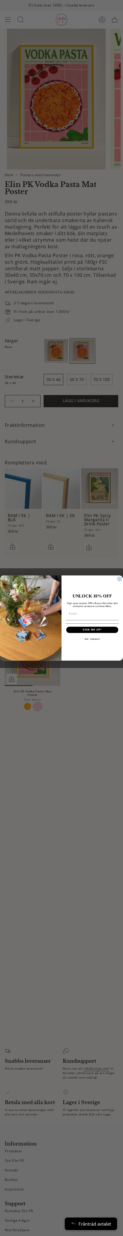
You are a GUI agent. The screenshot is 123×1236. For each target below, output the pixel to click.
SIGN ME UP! (92, 629)
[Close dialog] (120, 579)
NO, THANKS (92, 639)
